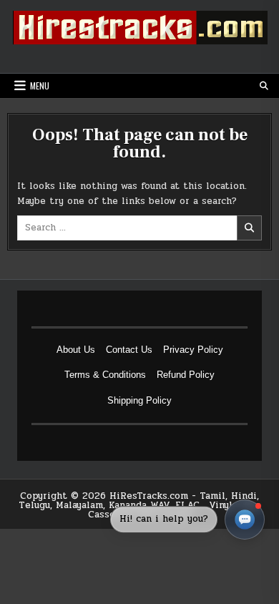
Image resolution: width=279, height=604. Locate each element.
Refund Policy (186, 374)
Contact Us (129, 349)
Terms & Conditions (105, 374)
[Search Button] (264, 86)
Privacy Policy (193, 349)
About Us (76, 349)
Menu (39, 85)
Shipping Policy (139, 400)
